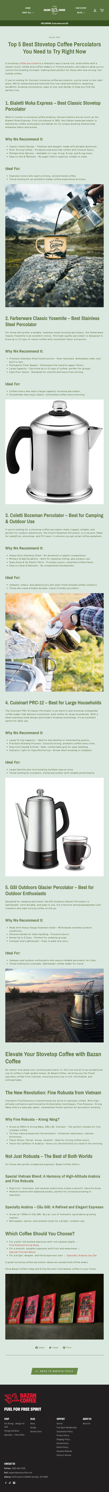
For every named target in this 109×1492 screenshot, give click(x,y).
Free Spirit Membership (67, 1427)
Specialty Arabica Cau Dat (82, 1255)
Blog (80, 12)
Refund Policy (63, 1443)
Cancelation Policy (65, 1431)
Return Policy (62, 1446)
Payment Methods (64, 1450)
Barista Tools (36, 1431)
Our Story (81, 8)
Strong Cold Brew (11, 1430)
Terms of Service (64, 1454)
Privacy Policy (63, 1435)
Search (60, 1423)
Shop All (27, 12)
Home (28, 8)
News (32, 1423)
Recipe (33, 1427)
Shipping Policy (63, 1439)
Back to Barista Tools (56, 1371)
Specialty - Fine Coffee (14, 1434)
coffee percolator (29, 63)
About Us (86, 1423)
